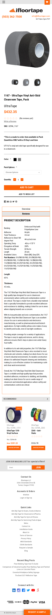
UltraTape (10, 425)
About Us (26, 532)
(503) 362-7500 (12, 16)
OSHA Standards (26, 545)
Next (47, 52)
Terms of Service (26, 535)
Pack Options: (10, 167)
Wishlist (26, 495)
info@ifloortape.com (41, 16)
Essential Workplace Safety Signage (26, 572)
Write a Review (10, 121)
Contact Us (26, 526)
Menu (26, 523)
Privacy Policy (26, 538)
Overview (26, 209)
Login (22, 498)
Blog (26, 551)
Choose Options (13, 447)
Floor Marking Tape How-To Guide (26, 564)
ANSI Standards (26, 542)
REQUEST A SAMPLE (37, 612)
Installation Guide (26, 529)
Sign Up (29, 498)
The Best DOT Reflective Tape (26, 575)
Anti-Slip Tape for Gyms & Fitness (26, 517)
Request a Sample (26, 548)
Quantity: (7, 179)
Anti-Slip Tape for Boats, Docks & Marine (26, 511)
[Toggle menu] (3, 3)
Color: (7, 159)
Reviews (26, 214)
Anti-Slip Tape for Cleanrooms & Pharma (26, 514)
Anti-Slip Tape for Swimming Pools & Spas (26, 520)
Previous (4, 52)
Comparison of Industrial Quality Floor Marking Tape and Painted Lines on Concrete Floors (26, 568)
